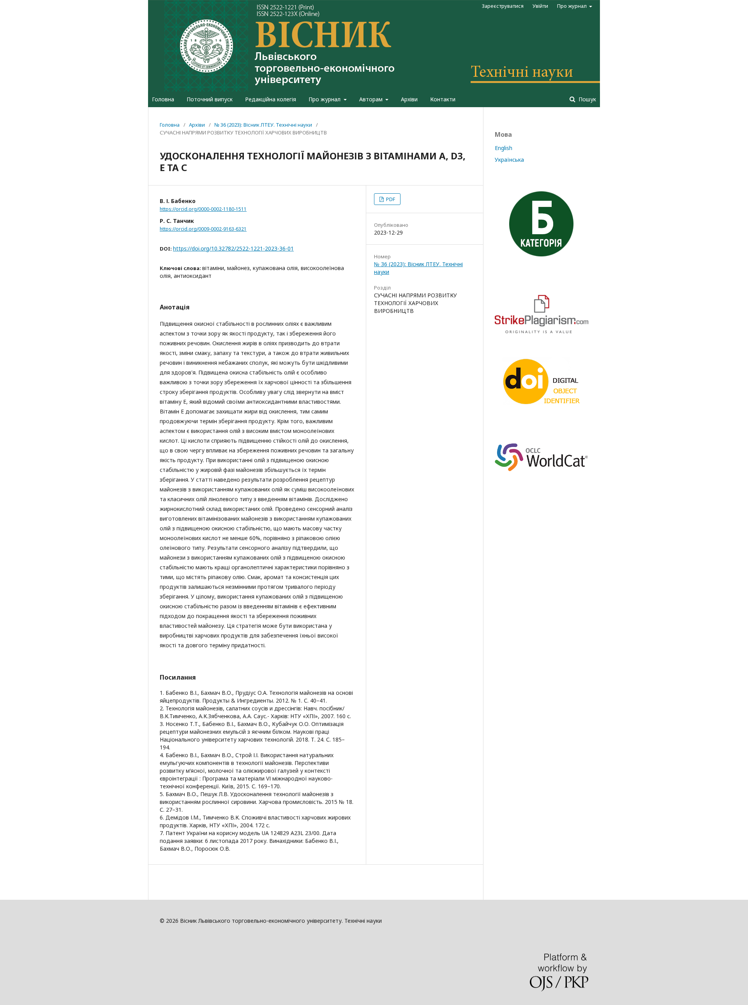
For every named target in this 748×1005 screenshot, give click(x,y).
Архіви (409, 99)
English (503, 148)
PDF (390, 199)
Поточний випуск (210, 99)
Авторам (371, 99)
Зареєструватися (503, 5)
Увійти (540, 5)
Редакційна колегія (270, 99)
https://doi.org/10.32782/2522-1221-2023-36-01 (233, 248)
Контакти (442, 99)
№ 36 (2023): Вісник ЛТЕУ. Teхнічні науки (263, 124)
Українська (509, 159)
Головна (163, 99)
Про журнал (325, 99)
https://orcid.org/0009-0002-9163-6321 (203, 229)
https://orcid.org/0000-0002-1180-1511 (203, 209)
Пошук (586, 99)
